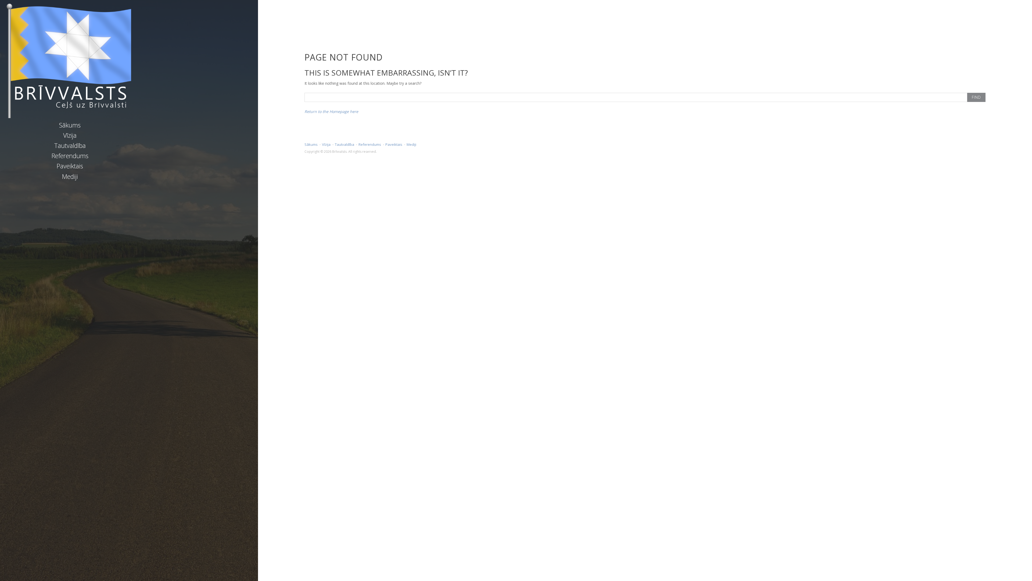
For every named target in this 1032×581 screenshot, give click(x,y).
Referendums (70, 155)
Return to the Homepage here (331, 111)
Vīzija (70, 135)
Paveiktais (70, 166)
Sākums (70, 125)
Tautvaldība (70, 145)
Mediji (70, 176)
